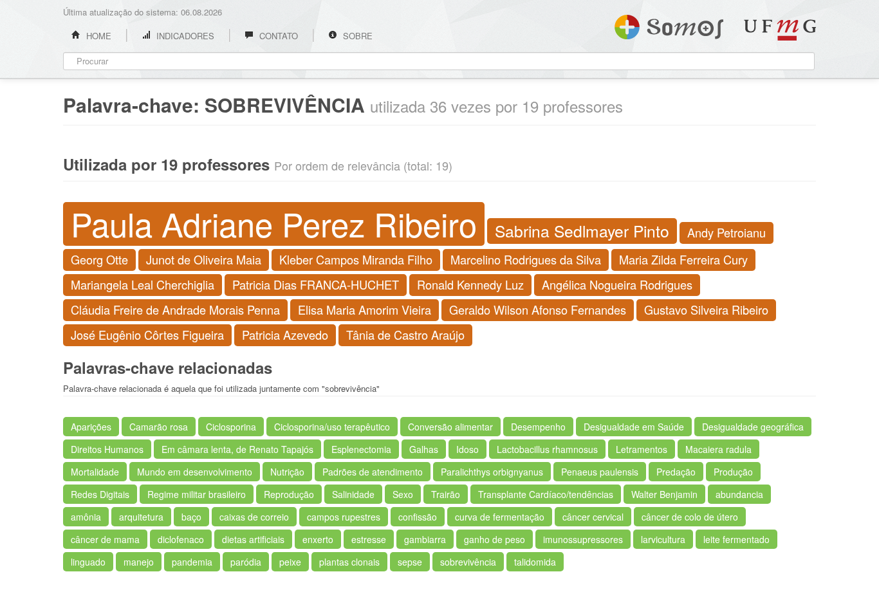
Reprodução (289, 494)
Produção (733, 471)
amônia (86, 516)
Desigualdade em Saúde (634, 426)
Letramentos (641, 449)
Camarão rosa (158, 426)
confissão (417, 516)
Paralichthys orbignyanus (492, 471)
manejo (139, 561)
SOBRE (356, 36)
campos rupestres (343, 516)
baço (191, 516)
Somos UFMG (669, 24)
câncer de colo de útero (690, 516)
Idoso (467, 449)
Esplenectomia (361, 449)
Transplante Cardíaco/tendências (545, 494)
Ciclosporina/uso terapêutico (332, 426)
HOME (97, 36)
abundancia (739, 494)
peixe (290, 561)
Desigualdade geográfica (753, 426)
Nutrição (287, 471)
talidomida (535, 561)
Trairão (445, 494)
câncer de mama (105, 539)
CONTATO (277, 36)
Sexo (403, 494)
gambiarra (425, 539)
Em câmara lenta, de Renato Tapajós (237, 449)
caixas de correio (254, 516)
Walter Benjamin (664, 494)
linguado (88, 561)
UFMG (780, 30)
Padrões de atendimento (372, 471)
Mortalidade (95, 471)
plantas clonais (349, 561)
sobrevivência (468, 561)
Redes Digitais (100, 494)
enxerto (317, 539)
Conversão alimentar (450, 426)
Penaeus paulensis (599, 471)
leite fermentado (736, 539)
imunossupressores (583, 539)
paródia (245, 561)
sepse (410, 561)
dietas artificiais (253, 539)
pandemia (192, 561)
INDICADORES (184, 36)
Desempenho (538, 426)
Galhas (423, 449)
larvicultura (663, 539)
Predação (676, 471)
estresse (368, 539)
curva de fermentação (499, 516)
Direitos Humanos (107, 449)
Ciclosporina (231, 426)
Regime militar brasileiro (196, 494)
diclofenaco (181, 539)
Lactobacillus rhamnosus (547, 449)
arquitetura (141, 516)
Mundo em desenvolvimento (194, 471)
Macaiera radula (718, 449)
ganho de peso (494, 539)
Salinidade (353, 494)
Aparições (91, 426)
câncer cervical (593, 516)
